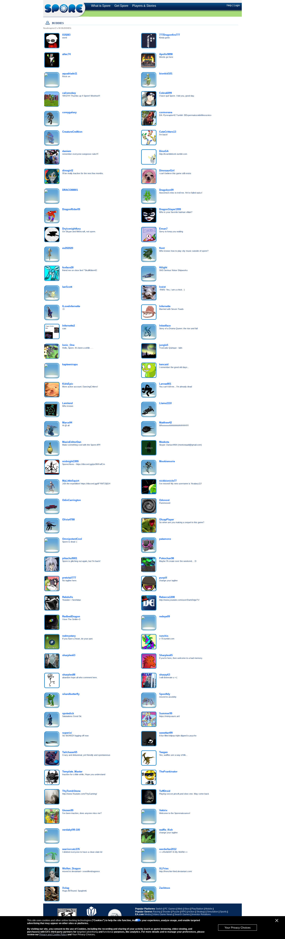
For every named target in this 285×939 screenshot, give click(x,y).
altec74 (66, 54)
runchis (163, 635)
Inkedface (165, 325)
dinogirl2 (67, 170)
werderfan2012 (167, 849)
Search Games (182, 914)
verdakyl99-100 (71, 829)
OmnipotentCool (72, 538)
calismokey (69, 93)
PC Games (170, 908)
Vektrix (163, 810)
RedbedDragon (71, 616)
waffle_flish (166, 829)
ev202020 (67, 248)
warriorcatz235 (71, 849)
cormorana (165, 112)
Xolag (65, 887)
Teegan (163, 752)
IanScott (67, 286)
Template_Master (72, 771)
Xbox (187, 908)
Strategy (200, 911)
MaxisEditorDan (71, 442)
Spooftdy (164, 694)
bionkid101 (165, 73)
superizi (67, 732)
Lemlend (67, 403)
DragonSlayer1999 (170, 209)
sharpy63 (164, 674)
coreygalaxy (69, 112)
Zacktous (164, 887)
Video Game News (163, 914)
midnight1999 (70, 461)
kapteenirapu (70, 364)
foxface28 (67, 267)
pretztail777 (69, 577)
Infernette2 (68, 325)
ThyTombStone (71, 791)
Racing (157, 911)
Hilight (163, 267)
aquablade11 (69, 73)
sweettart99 (166, 732)
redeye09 (164, 616)
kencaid (163, 364)
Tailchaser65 (69, 752)
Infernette (164, 306)
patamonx (165, 538)
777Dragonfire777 (169, 34)
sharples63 (68, 655)
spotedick (68, 713)
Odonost (164, 500)
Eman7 (163, 228)
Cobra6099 (165, 93)
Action (191, 911)
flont (162, 248)
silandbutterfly (70, 694)
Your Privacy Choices (237, 927)
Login (237, 5)
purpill (163, 577)
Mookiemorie (167, 461)
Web (180, 908)
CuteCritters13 (167, 131)
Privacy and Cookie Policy (53, 934)
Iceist (162, 286)
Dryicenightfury (71, 228)
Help (229, 5)
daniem (66, 151)
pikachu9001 (69, 558)
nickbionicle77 (168, 480)
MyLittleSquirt (70, 480)
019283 (66, 34)
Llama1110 (165, 403)
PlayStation (197, 908)
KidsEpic (67, 383)
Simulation (212, 911)
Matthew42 (165, 422)
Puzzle (176, 911)
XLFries (163, 868)
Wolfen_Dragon (71, 868)
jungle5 (163, 345)
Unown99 (67, 810)
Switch (159, 908)
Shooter (166, 911)
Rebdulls (67, 597)
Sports (223, 911)
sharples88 (68, 674)
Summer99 (165, 713)
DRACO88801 (70, 189)
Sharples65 (166, 655)
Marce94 (67, 422)
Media (147, 914)
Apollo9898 (166, 54)
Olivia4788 (68, 519)
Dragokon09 (166, 189)
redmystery (69, 635)
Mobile (208, 908)
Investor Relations (201, 914)
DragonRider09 (71, 209)
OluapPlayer (166, 519)
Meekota (164, 442)
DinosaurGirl (166, 170)
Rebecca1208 (167, 597)
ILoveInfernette (71, 306)
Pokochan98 (166, 558)
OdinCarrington (71, 500)
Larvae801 (165, 383)
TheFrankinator (168, 771)
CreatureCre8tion (72, 131)
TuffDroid (164, 791)
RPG (183, 911)
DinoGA (163, 151)
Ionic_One (68, 345)
